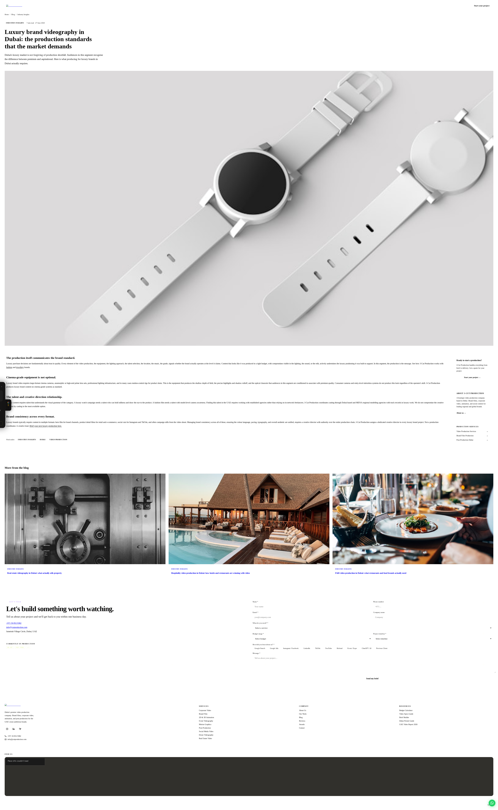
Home (7, 14)
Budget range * (258, 634)
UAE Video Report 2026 (408, 724)
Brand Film (203, 714)
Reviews (302, 721)
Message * (256, 653)
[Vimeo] (20, 728)
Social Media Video (206, 731)
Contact (446, 6)
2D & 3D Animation (206, 717)
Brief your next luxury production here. (46, 426)
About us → (461, 413)
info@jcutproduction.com (16, 627)
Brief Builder (404, 717)
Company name (379, 612)
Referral (340, 648)
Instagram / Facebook (291, 648)
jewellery (20, 367)
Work (432, 6)
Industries (409, 6)
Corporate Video (205, 710)
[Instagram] (7, 728)
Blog (439, 6)
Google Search (260, 648)
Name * (255, 602)
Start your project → (472, 377)
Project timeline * (379, 634)
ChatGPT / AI (366, 648)
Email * (255, 612)
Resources (421, 6)
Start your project (481, 6)
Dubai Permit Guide (406, 721)
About (388, 6)
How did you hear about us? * (263, 645)
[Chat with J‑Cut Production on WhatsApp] (492, 803)
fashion (9, 367)
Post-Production (205, 728)
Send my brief (372, 678)
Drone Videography (206, 735)
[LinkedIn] (13, 728)
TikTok (317, 648)
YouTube (328, 648)
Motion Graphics (205, 724)
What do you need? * (260, 623)
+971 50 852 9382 (462, 6)
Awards (302, 724)
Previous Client (381, 648)
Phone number (378, 602)
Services (397, 6)
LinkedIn (307, 648)
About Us (302, 710)
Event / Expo (352, 648)
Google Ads (274, 648)
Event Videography (206, 721)
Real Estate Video (205, 738)
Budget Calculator (406, 710)
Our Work (302, 714)
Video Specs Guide (406, 714)
